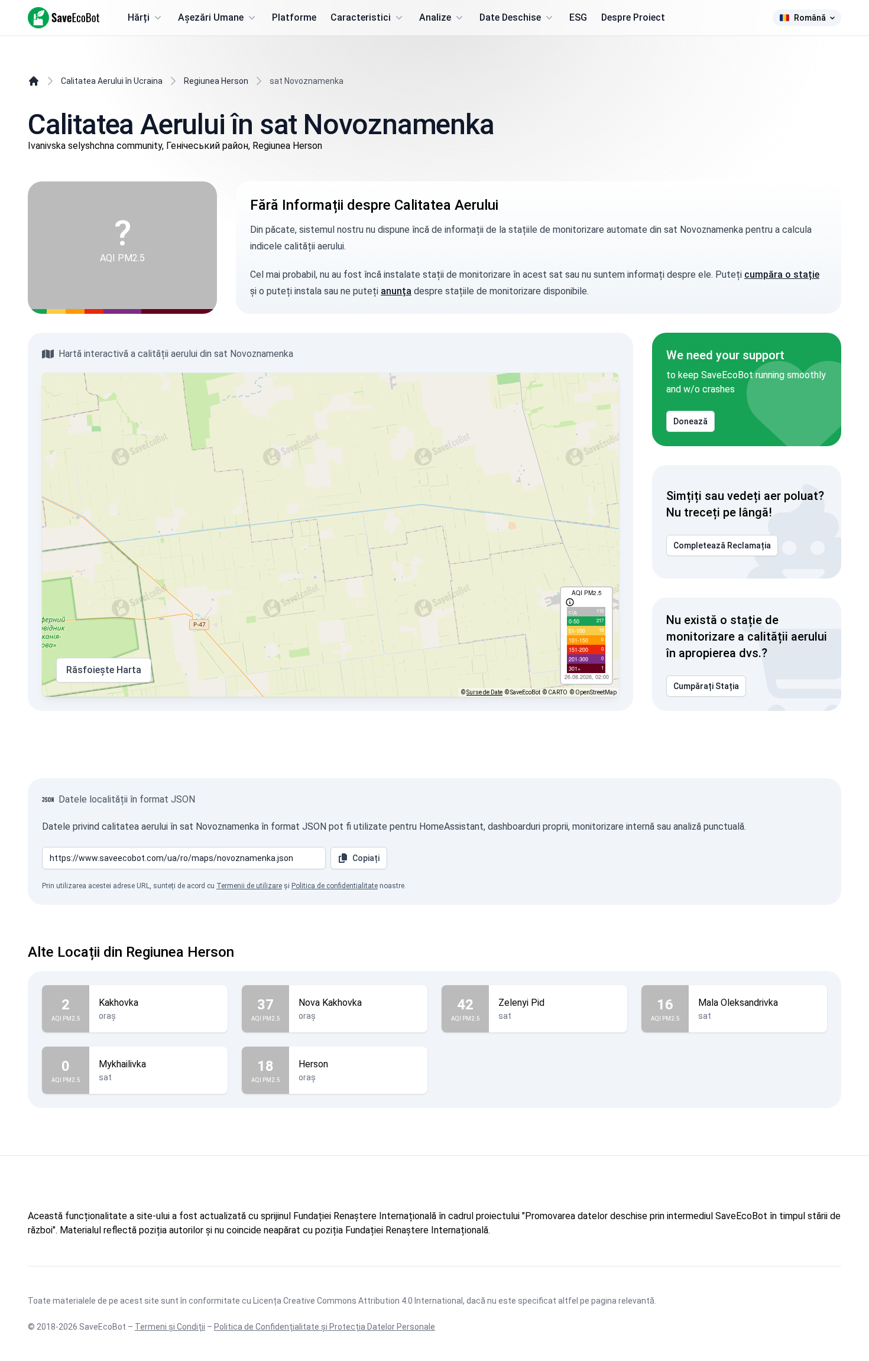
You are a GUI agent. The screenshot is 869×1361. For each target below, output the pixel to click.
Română (810, 17)
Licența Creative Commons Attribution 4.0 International (358, 1300)
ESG (578, 17)
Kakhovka (118, 1002)
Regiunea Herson (216, 81)
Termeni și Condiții (170, 1326)
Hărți (139, 17)
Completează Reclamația (722, 545)
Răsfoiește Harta (103, 669)
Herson (313, 1064)
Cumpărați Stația (706, 686)
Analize (435, 17)
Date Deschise (510, 17)
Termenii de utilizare (249, 886)
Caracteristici (360, 17)
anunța (396, 291)
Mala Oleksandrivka (738, 1002)
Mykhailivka (122, 1064)
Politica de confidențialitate (334, 886)
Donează (690, 421)
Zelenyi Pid (521, 1002)
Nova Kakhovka (330, 1002)
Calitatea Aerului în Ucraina (112, 81)
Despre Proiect (633, 17)
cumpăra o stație (781, 274)
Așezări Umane (211, 17)
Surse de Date (484, 692)
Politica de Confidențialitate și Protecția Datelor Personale (324, 1326)
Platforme (294, 17)
